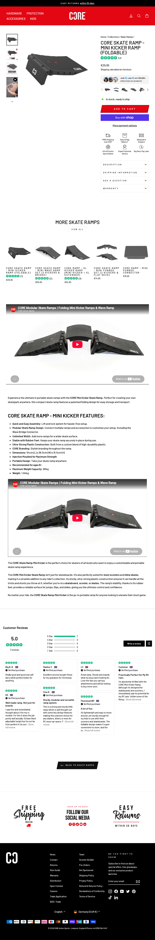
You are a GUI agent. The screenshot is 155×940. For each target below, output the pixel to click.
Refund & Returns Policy (90, 886)
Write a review (134, 643)
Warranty (111, 188)
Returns (54, 865)
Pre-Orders (84, 865)
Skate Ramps (127, 37)
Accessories (16, 18)
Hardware (14, 13)
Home (103, 37)
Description (112, 164)
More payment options (125, 125)
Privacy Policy (86, 880)
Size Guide (55, 870)
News (52, 854)
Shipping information (120, 172)
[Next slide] (148, 89)
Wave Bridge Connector (25, 431)
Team (81, 854)
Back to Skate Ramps (79, 765)
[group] (107, 89)
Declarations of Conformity (92, 891)
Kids (33, 18)
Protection (35, 13)
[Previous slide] (102, 89)
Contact (54, 859)
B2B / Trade (55, 901)
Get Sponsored (86, 870)
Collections (113, 37)
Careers (53, 891)
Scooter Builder (86, 859)
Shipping (105, 69)
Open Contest (56, 886)
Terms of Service (87, 896)
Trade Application (58, 896)
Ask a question (115, 180)
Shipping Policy (86, 875)
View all (77, 229)
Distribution (55, 880)
